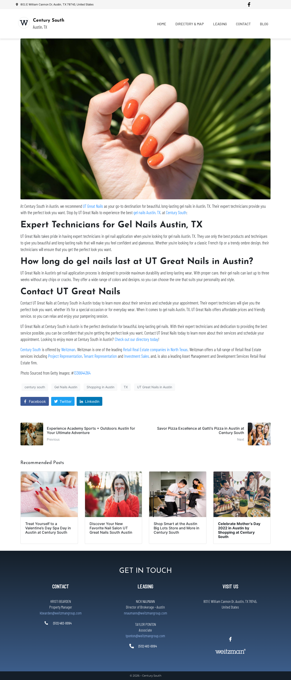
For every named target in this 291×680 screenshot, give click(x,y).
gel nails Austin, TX (147, 212)
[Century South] (24, 22)
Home (161, 24)
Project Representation (65, 356)
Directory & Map (189, 24)
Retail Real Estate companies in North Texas (155, 349)
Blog (264, 24)
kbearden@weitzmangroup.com (61, 613)
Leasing (220, 24)
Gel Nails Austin (65, 387)
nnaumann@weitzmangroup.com (145, 613)
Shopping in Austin (100, 387)
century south (35, 387)
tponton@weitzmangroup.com (145, 635)
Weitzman (68, 349)
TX (126, 387)
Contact (243, 24)
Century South (48, 20)
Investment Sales (136, 356)
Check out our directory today (136, 339)
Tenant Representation (100, 356)
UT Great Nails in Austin (154, 387)
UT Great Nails (93, 206)
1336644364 (82, 373)
